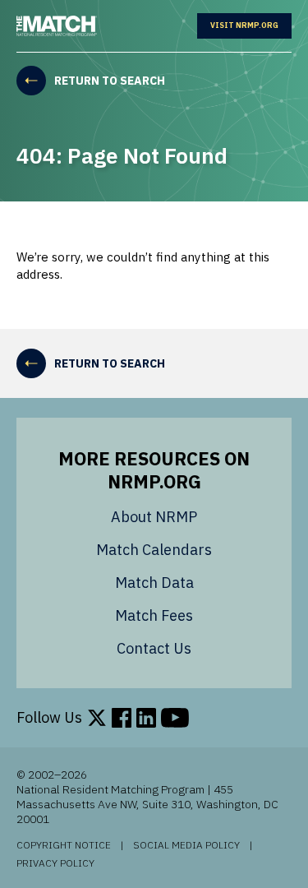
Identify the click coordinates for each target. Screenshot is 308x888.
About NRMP (154, 516)
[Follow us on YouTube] (175, 718)
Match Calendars (154, 549)
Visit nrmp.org (251, 26)
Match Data (154, 582)
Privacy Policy (55, 863)
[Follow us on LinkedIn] (146, 718)
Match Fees (154, 615)
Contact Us (154, 648)
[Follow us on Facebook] (121, 718)
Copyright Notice (63, 845)
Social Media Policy (186, 845)
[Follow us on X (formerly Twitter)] (97, 718)
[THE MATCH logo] (56, 26)
